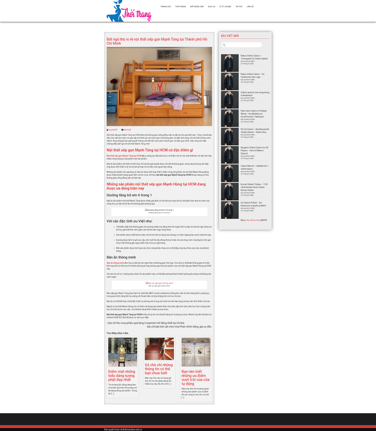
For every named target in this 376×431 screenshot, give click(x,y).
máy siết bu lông (252, 220)
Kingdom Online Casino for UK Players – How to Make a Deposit (254, 150)
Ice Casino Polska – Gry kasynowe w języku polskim (253, 204)
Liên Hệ (250, 6)
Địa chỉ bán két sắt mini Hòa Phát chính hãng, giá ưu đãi (179, 326)
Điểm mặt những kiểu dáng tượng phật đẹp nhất (121, 375)
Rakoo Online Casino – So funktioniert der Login (252, 75)
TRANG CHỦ (166, 6)
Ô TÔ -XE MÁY (225, 6)
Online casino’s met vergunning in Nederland (255, 94)
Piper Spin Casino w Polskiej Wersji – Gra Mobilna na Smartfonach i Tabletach (253, 114)
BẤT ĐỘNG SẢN (197, 6)
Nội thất (127, 130)
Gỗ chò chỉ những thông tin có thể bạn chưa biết (159, 369)
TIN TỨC (239, 6)
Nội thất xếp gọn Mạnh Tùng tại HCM (124, 156)
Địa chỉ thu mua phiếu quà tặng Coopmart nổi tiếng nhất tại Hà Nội (146, 322)
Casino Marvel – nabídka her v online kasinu (254, 167)
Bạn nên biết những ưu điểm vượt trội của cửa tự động (196, 377)
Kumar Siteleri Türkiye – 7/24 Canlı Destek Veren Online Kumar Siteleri (254, 187)
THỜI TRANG (180, 6)
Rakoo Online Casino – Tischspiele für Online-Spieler (254, 57)
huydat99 (113, 130)
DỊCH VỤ (211, 6)
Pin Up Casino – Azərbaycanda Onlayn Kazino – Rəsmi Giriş (255, 130)
